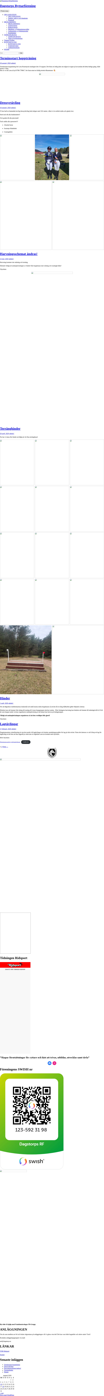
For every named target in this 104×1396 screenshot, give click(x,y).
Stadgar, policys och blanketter (18, 18)
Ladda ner (26, 742)
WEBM (6, 49)
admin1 (13, 63)
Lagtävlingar (9, 724)
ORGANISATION (10, 14)
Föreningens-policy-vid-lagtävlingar (10, 742)
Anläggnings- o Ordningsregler (18, 31)
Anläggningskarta (14, 47)
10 (1, 1384)
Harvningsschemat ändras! (18, 254)
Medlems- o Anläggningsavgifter (18, 29)
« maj (2, 1393)
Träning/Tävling (9, 40)
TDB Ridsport (4, 1351)
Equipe (2, 1355)
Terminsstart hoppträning (18, 58)
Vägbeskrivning (13, 46)
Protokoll (11, 20)
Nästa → (5, 747)
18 (3, 1386)
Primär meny (4, 11)
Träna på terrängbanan (15, 38)
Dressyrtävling (10, 102)
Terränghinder (10, 428)
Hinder (5, 698)
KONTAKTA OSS (10, 42)
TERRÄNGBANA (10, 35)
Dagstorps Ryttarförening (18, 6)
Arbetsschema (12, 25)
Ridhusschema (12, 27)
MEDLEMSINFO (10, 22)
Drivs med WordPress (7, 1395)
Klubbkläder (12, 33)
